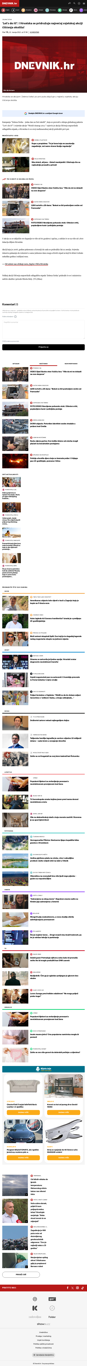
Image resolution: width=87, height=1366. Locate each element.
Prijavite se (43, 347)
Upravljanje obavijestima (45, 1355)
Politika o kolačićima (43, 1348)
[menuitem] (79, 3)
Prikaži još (21, 1274)
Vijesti (7, 10)
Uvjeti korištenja (43, 1340)
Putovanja (53, 10)
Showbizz (28, 10)
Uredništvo (43, 1332)
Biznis (75, 10)
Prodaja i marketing (43, 1336)
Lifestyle (40, 10)
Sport (17, 10)
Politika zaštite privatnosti (43, 1344)
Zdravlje (64, 10)
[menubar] (79, 3)
